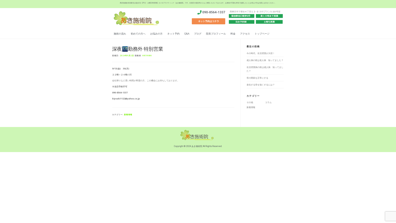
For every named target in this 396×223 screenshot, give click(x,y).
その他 (250, 102)
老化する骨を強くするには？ (261, 84)
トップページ (262, 33)
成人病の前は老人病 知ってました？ (265, 60)
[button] (208, 21)
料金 (232, 33)
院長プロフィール (216, 33)
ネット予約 (173, 33)
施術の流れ (120, 33)
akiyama (147, 55)
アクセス (245, 33)
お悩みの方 (156, 33)
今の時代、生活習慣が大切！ (261, 53)
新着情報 (128, 114)
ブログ (197, 33)
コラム (268, 102)
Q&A (186, 33)
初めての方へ (138, 33)
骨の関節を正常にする (257, 77)
